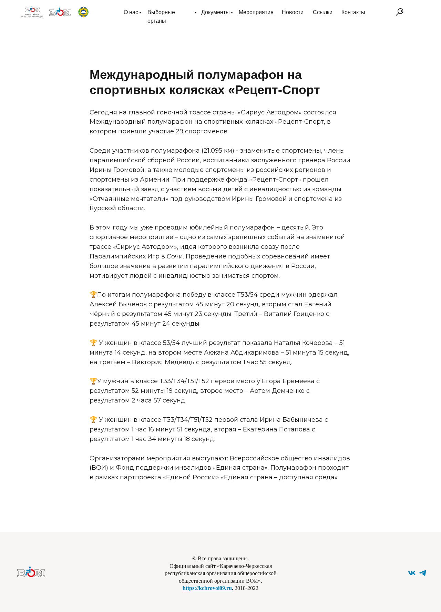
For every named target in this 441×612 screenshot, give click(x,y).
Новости (293, 12)
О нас (131, 12)
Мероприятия (256, 12)
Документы (215, 12)
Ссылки (322, 12)
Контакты (353, 12)
